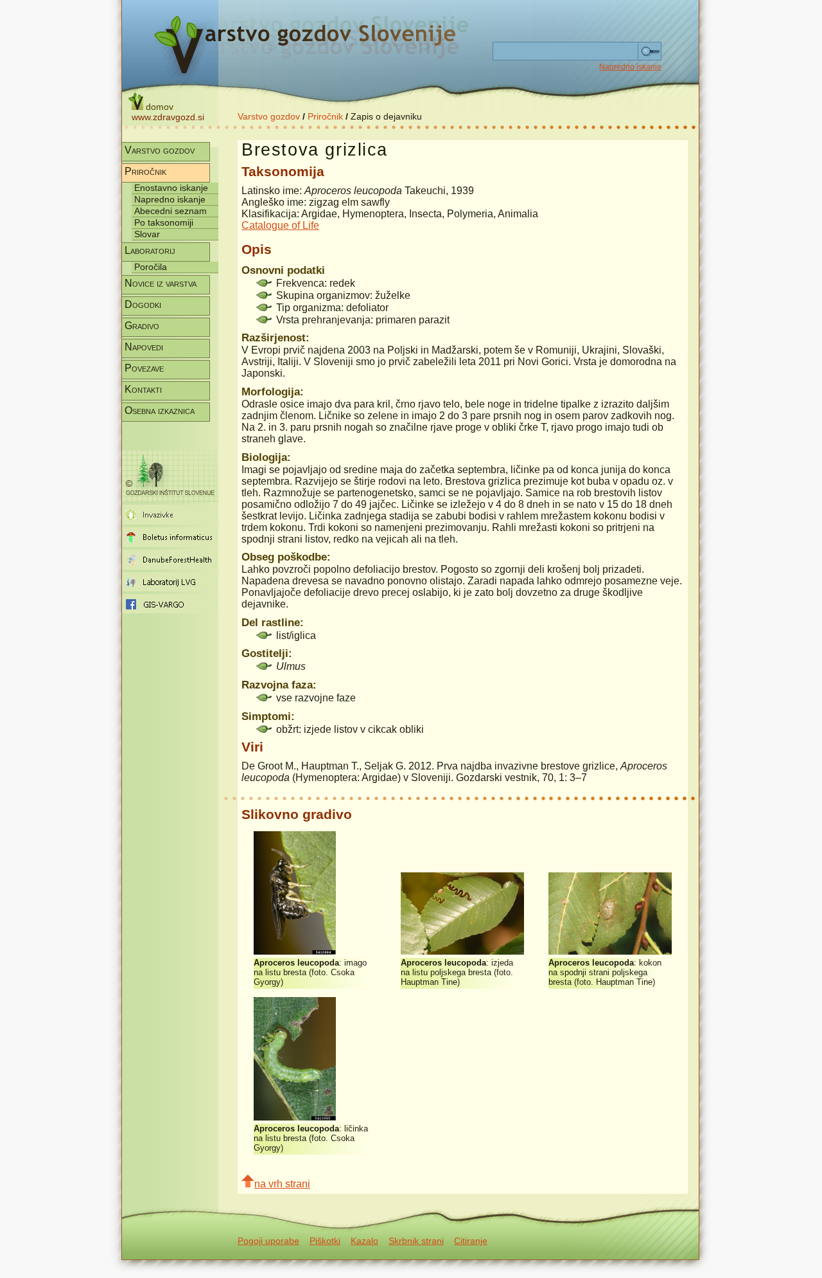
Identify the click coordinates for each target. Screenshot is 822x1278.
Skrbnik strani (416, 1241)
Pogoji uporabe (268, 1241)
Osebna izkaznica (160, 410)
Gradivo (142, 325)
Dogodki (143, 304)
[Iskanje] (649, 51)
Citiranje (470, 1241)
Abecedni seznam (170, 211)
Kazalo (364, 1241)
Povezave (144, 368)
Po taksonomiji (163, 222)
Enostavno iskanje (171, 188)
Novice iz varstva (161, 283)
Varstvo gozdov (269, 116)
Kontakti (143, 389)
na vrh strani (282, 1183)
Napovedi (144, 346)
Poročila (150, 267)
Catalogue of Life (280, 225)
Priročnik (325, 116)
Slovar (147, 234)
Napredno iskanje (630, 66)
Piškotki (325, 1241)
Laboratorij (150, 250)
